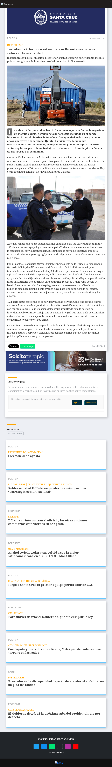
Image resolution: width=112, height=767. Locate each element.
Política (12, 38)
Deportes (14, 543)
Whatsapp (29, 346)
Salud (11, 672)
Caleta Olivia (15, 433)
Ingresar (77, 402)
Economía (14, 511)
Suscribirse (91, 402)
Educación (14, 607)
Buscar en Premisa (56, 752)
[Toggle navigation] (107, 4)
